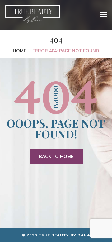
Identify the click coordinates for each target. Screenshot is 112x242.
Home (19, 50)
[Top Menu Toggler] (103, 14)
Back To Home (56, 156)
